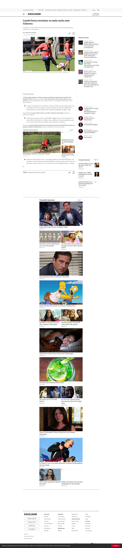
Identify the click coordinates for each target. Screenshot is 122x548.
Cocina (73, 526)
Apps (86, 519)
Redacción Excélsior (30, 32)
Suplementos (75, 514)
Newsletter (31, 522)
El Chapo (60, 526)
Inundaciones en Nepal (50, 10)
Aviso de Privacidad (28, 538)
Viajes (86, 514)
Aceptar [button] (115, 545)
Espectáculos (47, 528)
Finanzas (46, 521)
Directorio (26, 534)
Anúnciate (94, 10)
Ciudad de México (48, 523)
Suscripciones (88, 530)
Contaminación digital (91, 124)
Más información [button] (66, 545)
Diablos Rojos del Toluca (34, 172)
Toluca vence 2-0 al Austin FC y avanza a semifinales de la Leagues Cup (90, 74)
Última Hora (96, 13)
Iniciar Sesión (32, 518)
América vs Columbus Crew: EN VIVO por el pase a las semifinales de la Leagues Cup (91, 84)
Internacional (47, 519)
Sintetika (46, 530)
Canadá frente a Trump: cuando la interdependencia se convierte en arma (91, 111)
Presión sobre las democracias (89, 119)
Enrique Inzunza (77, 10)
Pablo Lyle (84, 10)
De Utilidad (88, 516)
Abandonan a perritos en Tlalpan (64, 10)
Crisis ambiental (62, 519)
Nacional (46, 516)
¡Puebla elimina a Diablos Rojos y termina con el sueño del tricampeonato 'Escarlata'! (91, 45)
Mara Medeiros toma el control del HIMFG (91, 131)
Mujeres (60, 530)
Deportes (46, 526)
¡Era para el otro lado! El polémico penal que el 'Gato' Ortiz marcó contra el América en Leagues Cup (91, 55)
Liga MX (43, 172)
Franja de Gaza (61, 521)
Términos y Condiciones (29, 536)
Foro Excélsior (61, 516)
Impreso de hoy (95, 15)
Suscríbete (31, 529)
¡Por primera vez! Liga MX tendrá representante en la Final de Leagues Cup (91, 64)
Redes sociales (75, 521)
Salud (73, 528)
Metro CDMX (61, 523)
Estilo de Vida (75, 530)
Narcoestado (88, 137)
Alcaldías (74, 523)
